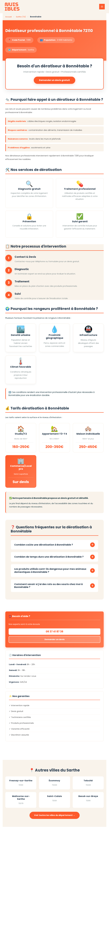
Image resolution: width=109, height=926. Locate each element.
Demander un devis (55, 639)
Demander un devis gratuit (54, 80)
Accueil (8, 16)
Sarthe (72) (21, 16)
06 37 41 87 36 (54, 631)
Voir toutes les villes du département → (54, 815)
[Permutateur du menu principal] (102, 6)
